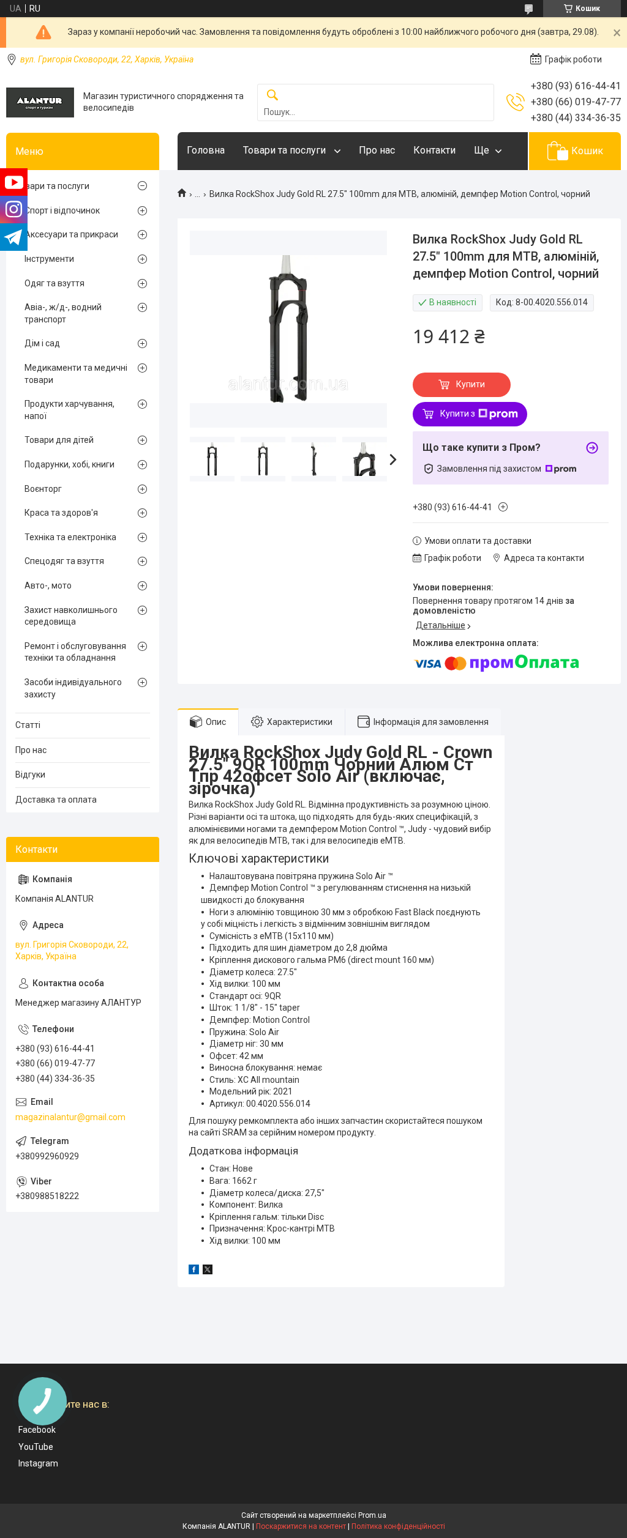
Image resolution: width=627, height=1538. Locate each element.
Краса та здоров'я (61, 513)
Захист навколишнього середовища (71, 616)
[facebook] (194, 1271)
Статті (27, 725)
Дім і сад (42, 343)
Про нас (377, 150)
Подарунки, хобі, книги (69, 464)
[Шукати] (272, 95)
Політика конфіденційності (398, 1526)
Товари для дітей (59, 440)
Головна (206, 150)
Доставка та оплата (56, 799)
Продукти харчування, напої (69, 410)
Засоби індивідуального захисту (73, 688)
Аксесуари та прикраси (71, 234)
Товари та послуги (285, 150)
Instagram (38, 1463)
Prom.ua (372, 1515)
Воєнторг (43, 489)
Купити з (457, 413)
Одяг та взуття (54, 283)
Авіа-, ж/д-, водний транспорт (63, 313)
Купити (470, 384)
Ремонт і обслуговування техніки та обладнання (75, 652)
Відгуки (30, 774)
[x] (207, 1271)
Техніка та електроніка (70, 537)
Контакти (434, 150)
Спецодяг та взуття (64, 561)
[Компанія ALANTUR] (40, 102)
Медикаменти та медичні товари (75, 374)
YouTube (35, 1447)
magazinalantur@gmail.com (70, 1117)
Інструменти (49, 259)
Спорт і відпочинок (62, 210)
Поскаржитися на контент (301, 1526)
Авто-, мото (48, 585)
